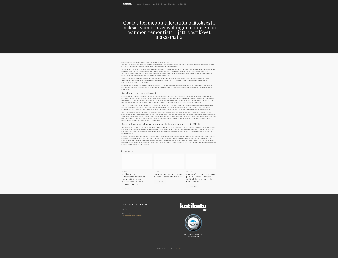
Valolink (178, 249)
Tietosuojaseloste (193, 236)
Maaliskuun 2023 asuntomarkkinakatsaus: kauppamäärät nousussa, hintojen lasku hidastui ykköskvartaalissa (133, 179)
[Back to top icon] (330, 255)
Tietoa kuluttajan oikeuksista (193, 234)
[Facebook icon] (169, 251)
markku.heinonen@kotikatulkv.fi (132, 215)
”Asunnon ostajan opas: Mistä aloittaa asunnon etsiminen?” (168, 175)
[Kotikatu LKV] (127, 4)
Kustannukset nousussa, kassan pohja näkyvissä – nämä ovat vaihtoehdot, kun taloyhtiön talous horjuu (201, 178)
